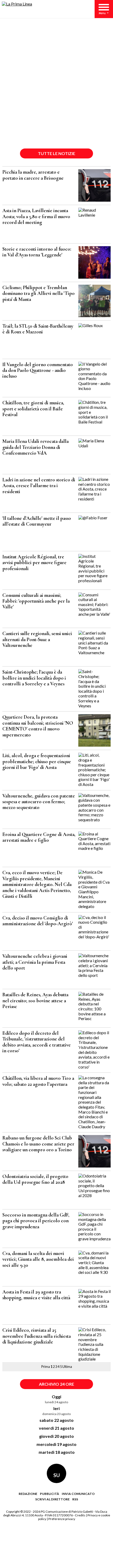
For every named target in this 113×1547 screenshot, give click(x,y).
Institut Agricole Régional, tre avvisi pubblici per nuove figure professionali (34, 563)
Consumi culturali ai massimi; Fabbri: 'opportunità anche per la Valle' (36, 601)
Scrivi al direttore (52, 1499)
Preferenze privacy (61, 1519)
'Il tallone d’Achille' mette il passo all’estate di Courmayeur (36, 521)
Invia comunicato (78, 1494)
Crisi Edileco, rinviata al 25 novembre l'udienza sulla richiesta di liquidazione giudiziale (36, 1336)
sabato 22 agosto (56, 1420)
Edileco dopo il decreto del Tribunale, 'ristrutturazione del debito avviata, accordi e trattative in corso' (36, 1042)
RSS (75, 1499)
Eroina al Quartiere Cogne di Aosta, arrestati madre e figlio (38, 837)
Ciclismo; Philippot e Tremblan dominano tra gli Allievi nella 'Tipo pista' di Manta (38, 293)
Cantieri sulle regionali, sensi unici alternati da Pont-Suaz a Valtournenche (37, 639)
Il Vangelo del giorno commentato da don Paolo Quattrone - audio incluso (37, 370)
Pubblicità (49, 1494)
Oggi (56, 1396)
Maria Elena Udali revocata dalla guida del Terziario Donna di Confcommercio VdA (35, 447)
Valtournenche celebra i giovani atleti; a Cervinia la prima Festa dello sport (34, 962)
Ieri (56, 1408)
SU (56, 1475)
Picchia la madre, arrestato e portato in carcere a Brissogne (33, 175)
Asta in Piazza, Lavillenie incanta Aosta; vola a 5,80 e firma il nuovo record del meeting (36, 216)
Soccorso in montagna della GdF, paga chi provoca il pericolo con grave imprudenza (35, 1221)
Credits (80, 1515)
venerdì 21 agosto (56, 1427)
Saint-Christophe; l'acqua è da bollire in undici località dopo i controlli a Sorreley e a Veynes (34, 678)
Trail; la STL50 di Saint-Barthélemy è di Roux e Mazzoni (37, 329)
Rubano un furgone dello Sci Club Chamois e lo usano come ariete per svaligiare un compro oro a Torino (38, 1144)
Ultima (67, 1366)
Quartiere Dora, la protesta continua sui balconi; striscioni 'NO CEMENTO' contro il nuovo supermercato (37, 726)
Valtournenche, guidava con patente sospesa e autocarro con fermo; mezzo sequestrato (38, 802)
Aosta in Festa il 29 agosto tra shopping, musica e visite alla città (36, 1295)
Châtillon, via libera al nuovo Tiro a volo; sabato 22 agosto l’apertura (38, 1081)
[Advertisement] (56, 87)
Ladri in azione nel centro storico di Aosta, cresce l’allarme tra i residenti (38, 486)
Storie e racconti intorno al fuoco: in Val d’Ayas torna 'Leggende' (36, 252)
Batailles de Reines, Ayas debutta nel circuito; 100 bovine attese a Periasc (35, 1001)
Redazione (28, 1494)
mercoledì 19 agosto (56, 1444)
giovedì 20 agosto (56, 1436)
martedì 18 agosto (57, 1452)
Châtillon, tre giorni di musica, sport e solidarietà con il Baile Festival (33, 409)
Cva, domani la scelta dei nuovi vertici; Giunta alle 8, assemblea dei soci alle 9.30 (38, 1259)
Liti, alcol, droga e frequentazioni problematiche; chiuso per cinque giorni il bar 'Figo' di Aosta (36, 761)
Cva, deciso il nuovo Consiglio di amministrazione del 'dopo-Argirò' (37, 921)
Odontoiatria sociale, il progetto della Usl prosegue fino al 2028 (35, 1179)
